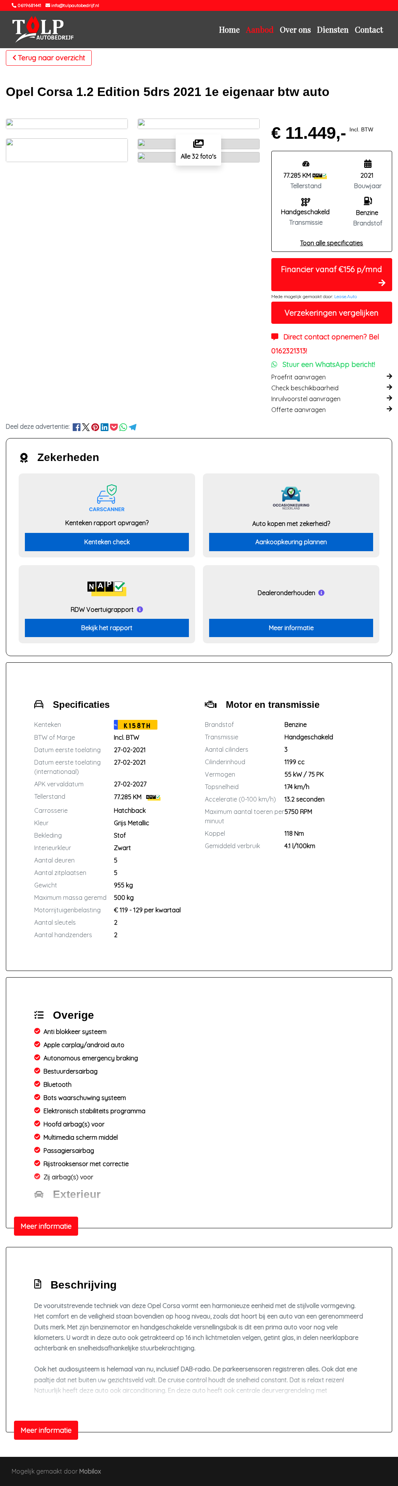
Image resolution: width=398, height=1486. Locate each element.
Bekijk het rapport (107, 628)
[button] (331, 243)
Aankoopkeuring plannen (291, 542)
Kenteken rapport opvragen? (106, 523)
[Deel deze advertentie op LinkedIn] (105, 426)
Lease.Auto (345, 296)
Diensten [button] (333, 29)
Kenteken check (107, 542)
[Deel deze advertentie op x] (86, 426)
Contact (369, 29)
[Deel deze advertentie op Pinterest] (96, 426)
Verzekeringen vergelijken (332, 313)
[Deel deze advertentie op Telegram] (132, 426)
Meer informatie (291, 628)
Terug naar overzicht (51, 57)
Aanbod (260, 29)
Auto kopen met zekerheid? (291, 523)
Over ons (295, 29)
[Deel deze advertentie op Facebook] (77, 426)
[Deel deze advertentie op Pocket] (114, 426)
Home (229, 29)
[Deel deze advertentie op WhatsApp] (124, 426)
